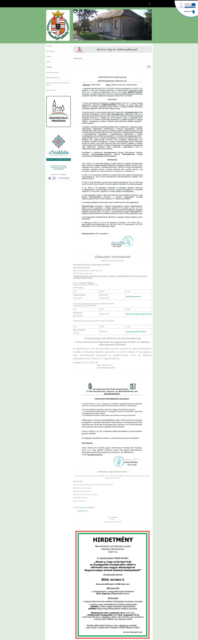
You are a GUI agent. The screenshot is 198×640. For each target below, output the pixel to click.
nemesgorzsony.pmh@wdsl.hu (86, 507)
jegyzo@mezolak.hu (133, 296)
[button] (148, 66)
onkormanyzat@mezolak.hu (136, 331)
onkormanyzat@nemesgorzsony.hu (138, 314)
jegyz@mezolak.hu (82, 511)
